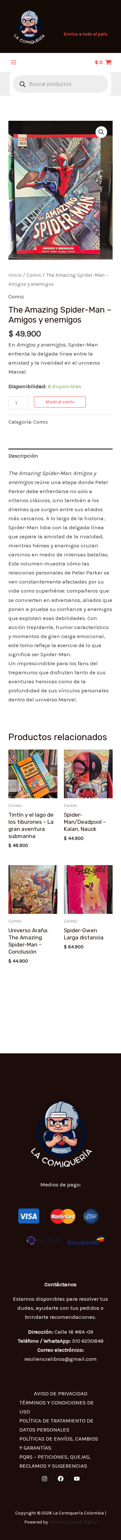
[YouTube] (77, 1479)
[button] (101, 132)
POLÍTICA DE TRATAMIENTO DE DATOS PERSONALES (56, 1425)
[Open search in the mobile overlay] (60, 84)
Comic (33, 275)
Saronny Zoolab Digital (73, 1522)
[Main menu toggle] (13, 62)
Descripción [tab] (23, 455)
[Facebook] (61, 1479)
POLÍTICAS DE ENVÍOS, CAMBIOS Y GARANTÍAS (58, 1443)
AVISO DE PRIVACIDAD (60, 1393)
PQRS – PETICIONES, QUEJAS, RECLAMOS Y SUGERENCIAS (55, 1461)
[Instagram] (44, 1479)
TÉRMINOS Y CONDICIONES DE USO (56, 1407)
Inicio (15, 275)
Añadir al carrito (60, 401)
